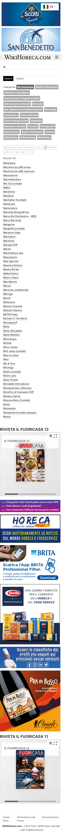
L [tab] (42, 147)
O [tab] (51, 147)
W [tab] (23, 152)
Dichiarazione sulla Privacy (26, 819)
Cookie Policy (6, 819)
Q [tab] (4, 152)
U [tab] (16, 152)
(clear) (20, 78)
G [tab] (27, 147)
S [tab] (10, 152)
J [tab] (36, 147)
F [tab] (24, 147)
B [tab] (12, 147)
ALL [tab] (5, 147)
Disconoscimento (50, 817)
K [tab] (39, 147)
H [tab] (31, 147)
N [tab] (48, 147)
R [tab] (7, 152)
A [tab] (9, 147)
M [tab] (45, 147)
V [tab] (20, 152)
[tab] (31, 163)
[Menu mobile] (56, 57)
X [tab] (26, 152)
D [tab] (18, 147)
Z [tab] (32, 152)
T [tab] (13, 152)
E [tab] (21, 147)
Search (8, 78)
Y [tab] (29, 152)
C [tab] (15, 147)
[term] (9, 163)
